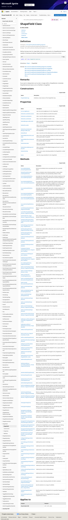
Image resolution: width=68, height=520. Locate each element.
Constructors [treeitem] (6, 428)
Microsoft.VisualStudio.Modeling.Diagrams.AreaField (38, 66)
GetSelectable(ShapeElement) (27, 372)
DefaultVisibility (24, 151)
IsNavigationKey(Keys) (26, 406)
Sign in (64, 11)
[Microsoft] (2, 11)
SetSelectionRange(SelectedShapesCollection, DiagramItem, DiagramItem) (27, 486)
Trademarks (58, 517)
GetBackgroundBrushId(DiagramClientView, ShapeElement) (27, 326)
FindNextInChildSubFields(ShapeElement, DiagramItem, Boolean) (28, 250)
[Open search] (61, 11)
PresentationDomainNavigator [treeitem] (9, 331)
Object (28, 63)
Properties (23, 35)
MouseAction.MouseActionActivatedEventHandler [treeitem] (9, 197)
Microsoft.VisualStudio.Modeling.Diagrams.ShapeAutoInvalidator (41, 72)
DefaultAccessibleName (26, 116)
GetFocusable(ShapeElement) (27, 337)
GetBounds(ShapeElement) (27, 329)
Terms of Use (51, 517)
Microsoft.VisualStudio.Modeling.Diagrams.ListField (38, 70)
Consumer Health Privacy (40, 517)
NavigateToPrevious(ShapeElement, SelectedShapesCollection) (27, 434)
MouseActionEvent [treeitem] (7, 206)
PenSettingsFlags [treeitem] (6, 297)
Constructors (24, 33)
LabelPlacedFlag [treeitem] (6, 119)
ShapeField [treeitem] (6, 426)
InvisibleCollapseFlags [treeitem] (8, 100)
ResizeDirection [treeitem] (6, 367)
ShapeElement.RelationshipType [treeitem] (6, 413)
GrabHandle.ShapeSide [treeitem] (8, 47)
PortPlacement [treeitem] (6, 319)
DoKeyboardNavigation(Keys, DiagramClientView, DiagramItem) (27, 221)
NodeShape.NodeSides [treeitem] (8, 243)
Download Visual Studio (60, 15)
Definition (23, 30)
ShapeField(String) (25, 98)
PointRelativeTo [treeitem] (6, 309)
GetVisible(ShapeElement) (26, 382)
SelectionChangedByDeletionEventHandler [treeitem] (10, 389)
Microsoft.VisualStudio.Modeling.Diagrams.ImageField (38, 68)
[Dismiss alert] (65, 3)
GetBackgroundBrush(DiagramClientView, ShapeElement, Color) (28, 320)
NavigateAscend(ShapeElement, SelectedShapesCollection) (26, 412)
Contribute (25, 517)
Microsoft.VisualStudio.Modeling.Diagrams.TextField (38, 74)
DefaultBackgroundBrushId (27, 121)
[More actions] (65, 20)
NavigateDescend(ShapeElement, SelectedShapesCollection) (26, 417)
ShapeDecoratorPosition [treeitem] (8, 407)
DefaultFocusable (25, 125)
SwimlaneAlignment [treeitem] (7, 474)
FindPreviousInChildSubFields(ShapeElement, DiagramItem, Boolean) (28, 259)
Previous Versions (12, 517)
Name (22, 155)
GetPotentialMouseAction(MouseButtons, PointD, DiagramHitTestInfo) (27, 365)
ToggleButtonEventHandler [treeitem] (9, 496)
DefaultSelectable (25, 143)
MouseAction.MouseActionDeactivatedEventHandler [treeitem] (9, 203)
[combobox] (9, 21)
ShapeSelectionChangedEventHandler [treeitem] (9, 446)
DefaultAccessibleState (26, 118)
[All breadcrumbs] (21, 20)
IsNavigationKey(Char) (26, 402)
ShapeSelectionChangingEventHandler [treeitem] (9, 450)
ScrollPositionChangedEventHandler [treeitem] (9, 377)
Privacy (30, 517)
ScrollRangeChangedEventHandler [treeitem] (9, 381)
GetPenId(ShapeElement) (26, 359)
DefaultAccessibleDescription (27, 113)
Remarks (23, 32)
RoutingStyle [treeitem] (5, 373)
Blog (19, 517)
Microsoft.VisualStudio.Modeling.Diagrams (33, 19)
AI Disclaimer (4, 517)
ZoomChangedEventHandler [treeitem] (9, 506)
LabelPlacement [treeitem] (6, 122)
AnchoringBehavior (25, 111)
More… (26, 76)
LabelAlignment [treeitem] (6, 117)
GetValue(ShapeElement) (26, 375)
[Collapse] (16, 18)
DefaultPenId (24, 133)
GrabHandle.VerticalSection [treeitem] (9, 49)
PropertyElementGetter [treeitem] (8, 355)
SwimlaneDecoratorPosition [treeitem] (9, 477)
